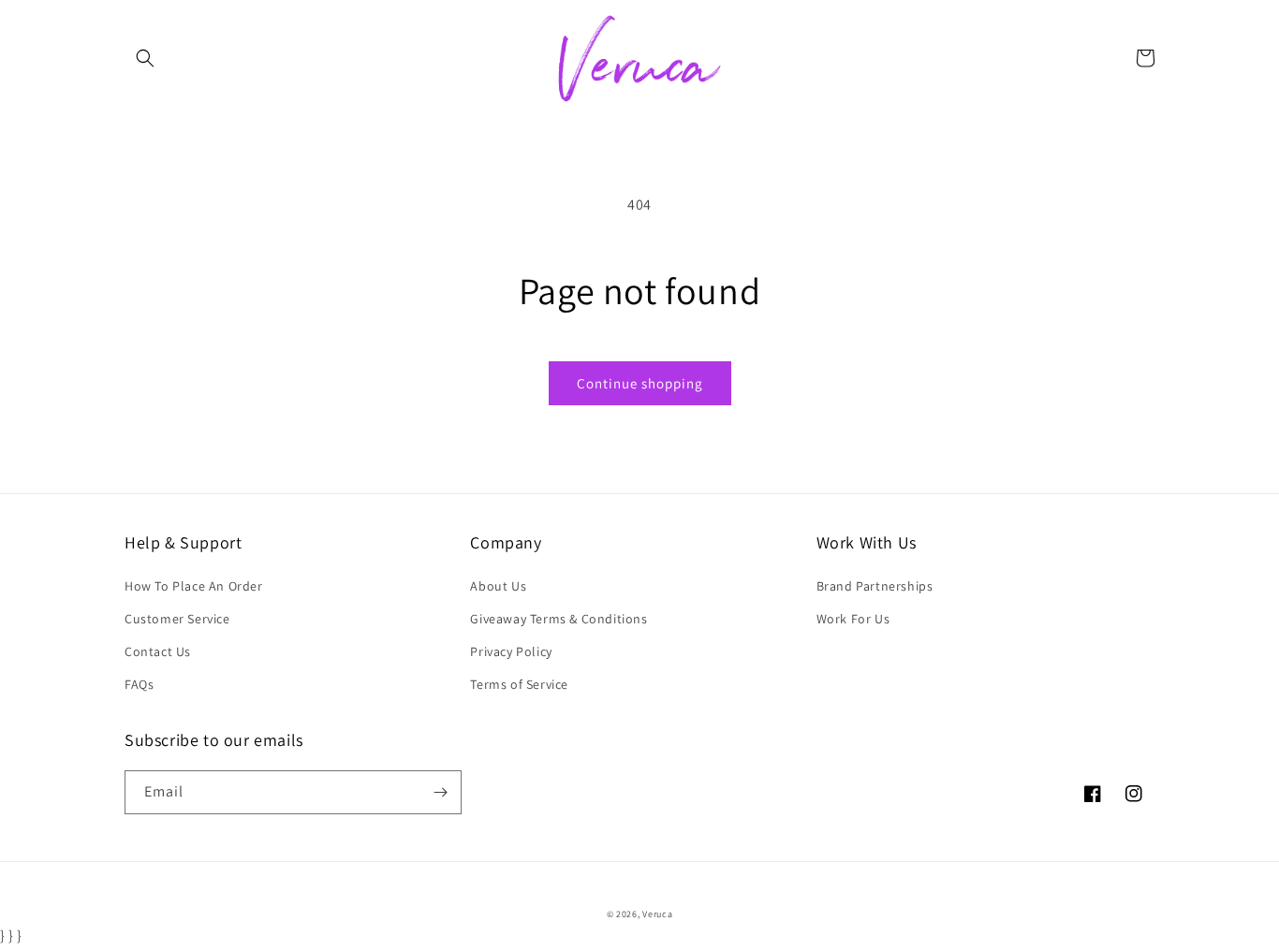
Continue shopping (640, 383)
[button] (145, 58)
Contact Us (158, 651)
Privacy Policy (510, 651)
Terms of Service (519, 684)
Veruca (657, 914)
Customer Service (177, 618)
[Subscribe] (440, 792)
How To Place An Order (194, 585)
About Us (498, 585)
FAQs (139, 684)
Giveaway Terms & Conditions (558, 618)
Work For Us (853, 618)
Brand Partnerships (875, 585)
